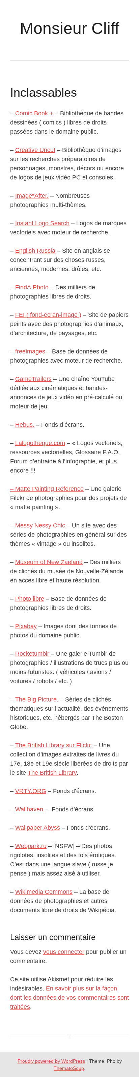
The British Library (52, 772)
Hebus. (24, 424)
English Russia (35, 250)
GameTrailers (33, 379)
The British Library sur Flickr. (53, 745)
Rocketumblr (32, 653)
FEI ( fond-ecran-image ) (48, 314)
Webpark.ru (31, 846)
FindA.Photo (32, 287)
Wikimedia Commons (44, 891)
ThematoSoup (69, 1068)
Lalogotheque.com (40, 443)
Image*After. (32, 195)
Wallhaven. (30, 809)
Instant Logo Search (42, 223)
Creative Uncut (35, 150)
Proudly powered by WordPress (51, 1061)
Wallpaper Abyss (37, 827)
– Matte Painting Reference (47, 488)
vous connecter (63, 951)
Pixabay (26, 626)
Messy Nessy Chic (40, 525)
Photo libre (29, 598)
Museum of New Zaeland (49, 562)
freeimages (30, 351)
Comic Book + (34, 113)
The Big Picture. (36, 699)
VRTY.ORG (30, 791)
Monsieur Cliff (69, 28)
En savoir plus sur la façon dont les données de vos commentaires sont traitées (69, 997)
